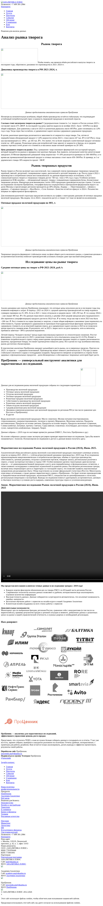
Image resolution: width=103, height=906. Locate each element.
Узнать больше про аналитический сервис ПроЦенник (51, 617)
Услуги (9, 13)
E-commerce (6, 809)
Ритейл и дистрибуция (10, 805)
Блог (8, 24)
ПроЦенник (6, 794)
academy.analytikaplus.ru (16, 873)
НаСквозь (5, 798)
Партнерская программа (11, 857)
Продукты (10, 15)
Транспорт (5, 807)
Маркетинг (6, 823)
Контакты (10, 27)
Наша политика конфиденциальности (10, 788)
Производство (7, 803)
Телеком (4, 814)
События (10, 18)
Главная (9, 11)
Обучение (10, 20)
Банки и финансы (8, 812)
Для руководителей (9, 832)
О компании (11, 22)
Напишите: (6, 7)
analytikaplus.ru (12, 862)
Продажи (5, 821)
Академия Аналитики (10, 796)
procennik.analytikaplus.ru (11, 754)
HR (2, 828)
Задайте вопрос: (8, 762)
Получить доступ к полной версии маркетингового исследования (51, 443)
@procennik (6, 758)
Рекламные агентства (10, 816)
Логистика (5, 825)
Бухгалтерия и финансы (11, 830)
